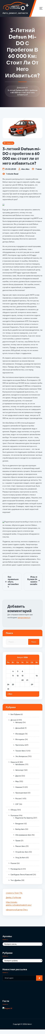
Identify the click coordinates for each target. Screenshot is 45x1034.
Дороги (18, 776)
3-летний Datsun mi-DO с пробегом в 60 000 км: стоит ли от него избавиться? (22, 92)
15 (32, 676)
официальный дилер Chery (17, 909)
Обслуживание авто (23, 835)
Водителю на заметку (24, 818)
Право (17, 840)
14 (27, 676)
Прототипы (19, 745)
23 (37, 680)
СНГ (17, 804)
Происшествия (21, 793)
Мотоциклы (19, 739)
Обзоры (14, 810)
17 (8, 680)
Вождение (19, 823)
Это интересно (21, 756)
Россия (18, 798)
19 (18, 680)
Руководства (16, 869)
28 (27, 684)
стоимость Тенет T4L (14, 893)
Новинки (18, 787)
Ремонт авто (20, 846)
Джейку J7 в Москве (13, 897)
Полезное (14, 815)
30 (37, 684)
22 (32, 680)
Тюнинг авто (20, 751)
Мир (17, 781)
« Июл (9, 694)
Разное (13, 863)
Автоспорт (19, 770)
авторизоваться (24, 617)
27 (23, 684)
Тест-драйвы (16, 880)
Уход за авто (20, 857)
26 (18, 684)
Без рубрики (15, 714)
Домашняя (21, 87)
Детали (13, 720)
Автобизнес (19, 764)
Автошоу (18, 722)
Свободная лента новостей (22, 874)
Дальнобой (19, 728)
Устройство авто (21, 852)
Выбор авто (20, 829)
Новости (9, 143)
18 (13, 680)
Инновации (19, 734)
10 (8, 676)
